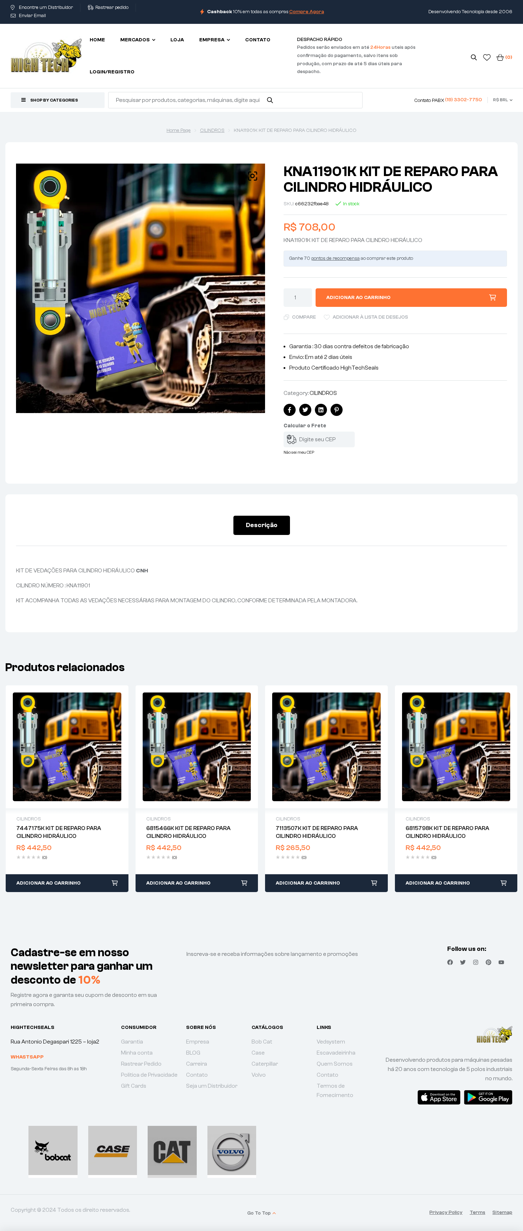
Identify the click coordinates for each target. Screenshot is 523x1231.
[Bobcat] (53, 1150)
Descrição (262, 525)
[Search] (270, 100)
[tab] (261, 525)
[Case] (112, 1150)
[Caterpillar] (172, 1150)
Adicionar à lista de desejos (370, 317)
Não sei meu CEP (299, 452)
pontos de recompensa (335, 258)
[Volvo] (232, 1150)
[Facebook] (450, 962)
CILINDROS (212, 130)
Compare (304, 317)
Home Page (179, 130)
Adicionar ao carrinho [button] (48, 883)
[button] (252, 176)
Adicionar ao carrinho (358, 297)
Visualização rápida (67, 747)
